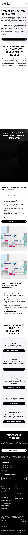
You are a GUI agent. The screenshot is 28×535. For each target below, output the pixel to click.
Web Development (4, 486)
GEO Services (17, 496)
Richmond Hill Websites (13, 422)
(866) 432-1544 (5, 467)
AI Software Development (6, 503)
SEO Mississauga (18, 493)
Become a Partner (4, 528)
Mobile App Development (6, 490)
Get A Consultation (13, 39)
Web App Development (5, 488)
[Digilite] (6, 3)
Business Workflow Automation (7, 500)
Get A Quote (13, 221)
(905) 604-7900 (5, 466)
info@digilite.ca (5, 471)
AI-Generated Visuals (12, 443)
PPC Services (17, 486)
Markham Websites (13, 369)
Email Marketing (17, 500)
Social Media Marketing (19, 498)
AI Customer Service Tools (6, 502)
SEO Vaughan (17, 495)
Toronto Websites (13, 351)
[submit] (25, 478)
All (3, 443)
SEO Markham (17, 491)
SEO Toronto (17, 490)
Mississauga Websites (13, 387)
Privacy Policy (4, 526)
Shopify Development (5, 491)
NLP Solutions (4, 508)
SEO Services (17, 488)
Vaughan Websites (13, 404)
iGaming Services (18, 501)
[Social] (9, 533)
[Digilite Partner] (6, 517)
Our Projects (13, 450)
